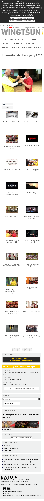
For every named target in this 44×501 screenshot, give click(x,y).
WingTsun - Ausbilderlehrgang (12, 193)
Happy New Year (32, 288)
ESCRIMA (32, 39)
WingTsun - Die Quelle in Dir (32, 311)
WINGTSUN (14, 39)
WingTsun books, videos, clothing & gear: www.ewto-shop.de (22, 495)
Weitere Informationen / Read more (21, 18)
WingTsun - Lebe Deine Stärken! (32, 241)
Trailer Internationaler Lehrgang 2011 (12, 336)
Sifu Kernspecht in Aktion (32, 122)
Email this (9, 104)
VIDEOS (5, 48)
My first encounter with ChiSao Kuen (14, 384)
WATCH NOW (8, 429)
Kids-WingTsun (8, 493)
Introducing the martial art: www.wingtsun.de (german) (21, 459)
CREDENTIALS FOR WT (31, 48)
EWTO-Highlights (32, 193)
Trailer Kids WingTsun (12, 217)
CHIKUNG (5, 43)
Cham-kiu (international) (12, 169)
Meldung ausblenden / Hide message (22, 21)
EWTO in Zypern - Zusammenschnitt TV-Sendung (12, 291)
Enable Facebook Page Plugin (21, 437)
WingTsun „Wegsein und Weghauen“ (32, 217)
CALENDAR (17, 43)
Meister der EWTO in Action (12, 122)
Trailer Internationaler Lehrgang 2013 (32, 170)
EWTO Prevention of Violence (12, 492)
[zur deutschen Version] (14, 28)
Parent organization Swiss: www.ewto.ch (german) (20, 464)
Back (7, 107)
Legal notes (5, 482)
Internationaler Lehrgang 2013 (12, 147)
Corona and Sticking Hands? (12, 379)
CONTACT (15, 48)
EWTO (4, 39)
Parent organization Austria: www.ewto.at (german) (20, 462)
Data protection (14, 482)
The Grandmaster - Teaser (32, 145)
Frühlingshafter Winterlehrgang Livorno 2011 (32, 336)
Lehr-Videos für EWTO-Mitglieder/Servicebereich (21, 360)
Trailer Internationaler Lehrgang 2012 (32, 265)
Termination (24, 482)
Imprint (38, 480)
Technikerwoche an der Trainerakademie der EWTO (12, 265)
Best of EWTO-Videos (11, 448)
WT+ (24, 39)
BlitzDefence (7, 490)
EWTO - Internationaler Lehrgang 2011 (12, 312)
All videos (7, 445)
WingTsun (6, 488)
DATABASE (29, 43)
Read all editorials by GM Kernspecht (21, 389)
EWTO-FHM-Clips (9, 451)
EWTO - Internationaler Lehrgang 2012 (12, 241)
